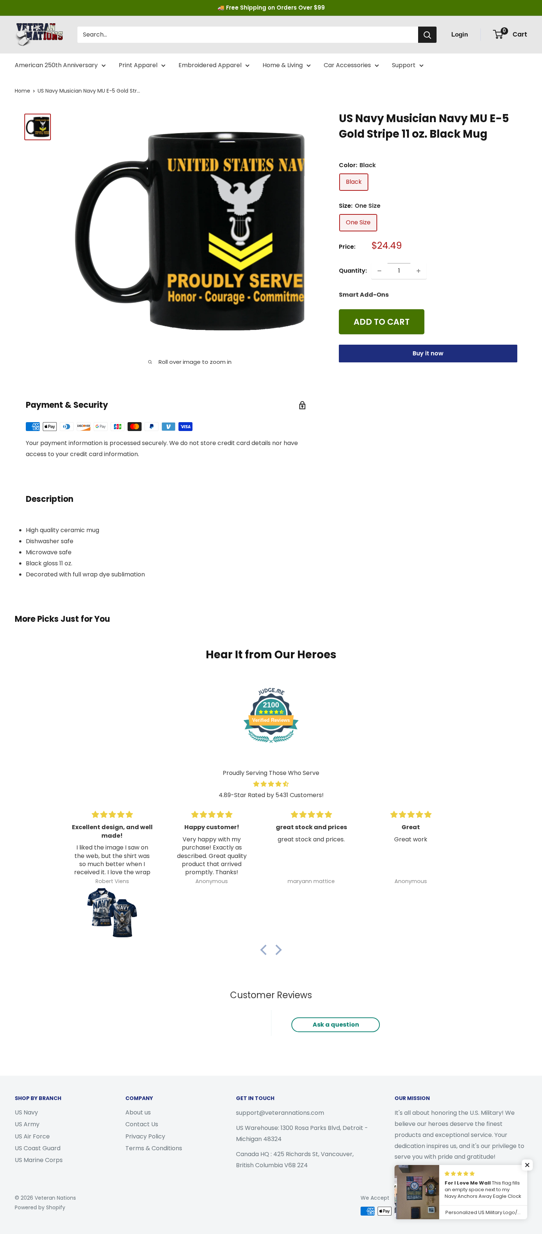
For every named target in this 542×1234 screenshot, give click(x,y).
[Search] (427, 35)
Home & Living (283, 65)
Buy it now (428, 353)
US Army (27, 1124)
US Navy (26, 1112)
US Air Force (32, 1136)
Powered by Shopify (40, 1207)
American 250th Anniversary (56, 65)
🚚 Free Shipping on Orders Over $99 (271, 7)
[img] (271, 784)
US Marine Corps (39, 1160)
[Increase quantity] (418, 271)
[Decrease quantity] (379, 271)
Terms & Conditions (153, 1148)
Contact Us (141, 1124)
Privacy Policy (145, 1136)
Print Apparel (138, 65)
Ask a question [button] (336, 1024)
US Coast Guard (37, 1148)
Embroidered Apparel (210, 65)
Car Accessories (347, 65)
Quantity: (353, 270)
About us (138, 1112)
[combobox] (247, 35)
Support (404, 65)
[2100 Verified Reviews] (271, 744)
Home (22, 90)
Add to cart (382, 322)
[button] (265, 949)
